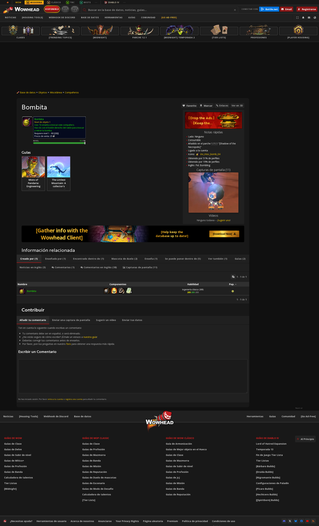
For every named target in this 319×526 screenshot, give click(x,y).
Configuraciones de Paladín (272, 483)
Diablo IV (113, 2)
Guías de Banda (13, 471)
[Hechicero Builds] (266, 494)
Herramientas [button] (113, 17)
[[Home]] (22, 9)
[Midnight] (10, 488)
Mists (87, 2)
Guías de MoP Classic (95, 438)
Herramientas (255, 416)
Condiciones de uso (223, 521)
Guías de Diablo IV (267, 438)
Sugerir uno (224, 220)
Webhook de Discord (62, 17)
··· (96, 2)
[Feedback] (309, 17)
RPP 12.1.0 (65, 9)
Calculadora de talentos (18, 477)
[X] (289, 521)
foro (68, 343)
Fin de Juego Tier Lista (269, 455)
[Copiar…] (233, 276)
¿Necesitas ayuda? (21, 521)
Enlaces (223, 105)
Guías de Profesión (15, 466)
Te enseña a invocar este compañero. (57, 125)
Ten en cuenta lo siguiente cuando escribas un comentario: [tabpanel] (66, 363)
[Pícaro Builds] (264, 488)
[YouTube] (307, 521)
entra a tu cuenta (55, 399)
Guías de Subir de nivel (17, 455)
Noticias (10, 17)
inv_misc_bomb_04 (210, 154)
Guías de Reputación (94, 471)
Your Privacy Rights (127, 521)
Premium (172, 521)
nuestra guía (90, 337)
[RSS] (313, 521)
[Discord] (284, 521)
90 (56, 133)
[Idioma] (314, 17)
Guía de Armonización (179, 443)
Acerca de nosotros (82, 521)
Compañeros (72, 92)
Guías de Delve (13, 449)
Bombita (31, 291)
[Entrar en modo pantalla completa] (297, 17)
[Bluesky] (295, 521)
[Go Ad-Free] (169, 17)
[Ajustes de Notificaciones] (303, 17)
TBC (72, 2)
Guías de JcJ (173, 477)
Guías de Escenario (93, 483)
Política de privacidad (195, 521)
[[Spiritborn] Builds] (267, 500)
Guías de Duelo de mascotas (99, 477)
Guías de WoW (13, 438)
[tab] (29, 259)
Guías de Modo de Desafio (97, 488)
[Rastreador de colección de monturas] (133, 234)
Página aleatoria (153, 521)
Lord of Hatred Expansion (271, 443)
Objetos (42, 92)
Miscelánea (56, 92)
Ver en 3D (237, 105)
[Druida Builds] (264, 471)
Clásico (56, 2)
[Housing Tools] (28, 416)
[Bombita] (22, 291)
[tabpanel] (133, 288)
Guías (131, 17)
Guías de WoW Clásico (180, 438)
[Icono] (27, 122)
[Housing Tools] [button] (32, 17)
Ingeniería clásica (190, 289)
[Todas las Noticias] (7, 2)
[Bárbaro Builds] (265, 466)
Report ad (298, 408)
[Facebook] (301, 521)
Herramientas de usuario (51, 521)
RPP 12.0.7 (75, 9)
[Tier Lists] (88, 500)
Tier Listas (10, 483)
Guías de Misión (91, 466)
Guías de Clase (13, 443)
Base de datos (90, 17)
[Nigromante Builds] (268, 477)
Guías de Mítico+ (14, 460)
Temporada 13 (264, 449)
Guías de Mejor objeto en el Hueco (186, 449)
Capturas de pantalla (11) (213, 170)
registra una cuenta (73, 399)
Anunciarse (105, 521)
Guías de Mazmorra (94, 455)
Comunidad (148, 17)
